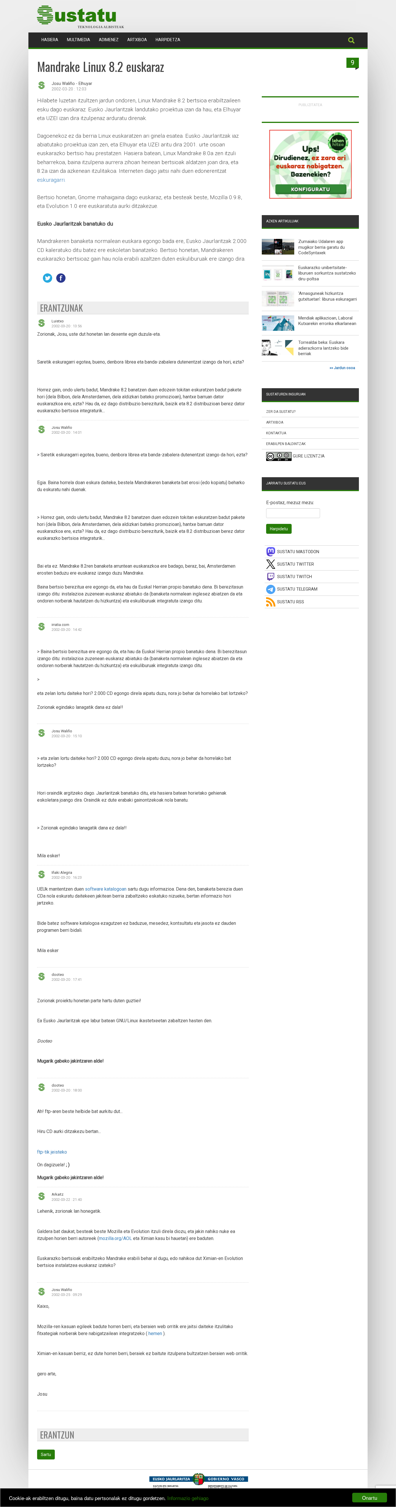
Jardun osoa (344, 368)
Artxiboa (137, 39)
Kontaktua (276, 433)
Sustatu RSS (290, 602)
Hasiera (52, 39)
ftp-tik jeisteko (52, 1152)
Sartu (46, 1454)
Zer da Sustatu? (280, 412)
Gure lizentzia (309, 456)
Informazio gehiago (187, 1497)
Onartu (369, 1497)
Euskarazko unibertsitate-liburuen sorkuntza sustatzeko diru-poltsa (327, 273)
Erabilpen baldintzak (286, 444)
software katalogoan (106, 889)
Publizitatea (310, 105)
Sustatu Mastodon (298, 551)
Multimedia (78, 39)
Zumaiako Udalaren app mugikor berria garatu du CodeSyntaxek (321, 247)
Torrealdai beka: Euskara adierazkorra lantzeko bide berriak (323, 348)
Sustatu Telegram (297, 589)
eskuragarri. (51, 180)
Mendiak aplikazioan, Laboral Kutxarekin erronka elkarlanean (327, 320)
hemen (155, 1333)
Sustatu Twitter (295, 564)
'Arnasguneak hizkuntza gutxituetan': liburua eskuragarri (327, 296)
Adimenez (109, 39)
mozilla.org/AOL (115, 1238)
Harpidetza (168, 39)
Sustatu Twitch (294, 576)
